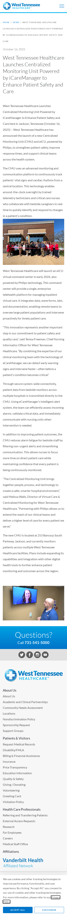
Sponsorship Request (16, 725)
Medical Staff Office (15, 844)
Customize (49, 910)
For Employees (12, 832)
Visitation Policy (13, 802)
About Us (9, 696)
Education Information (17, 773)
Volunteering (11, 790)
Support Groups (13, 730)
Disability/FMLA (13, 750)
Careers (8, 838)
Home (6, 22)
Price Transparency (15, 767)
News (16, 22)
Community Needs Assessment (23, 707)
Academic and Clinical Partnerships (25, 702)
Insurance (9, 761)
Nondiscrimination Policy (19, 719)
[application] (33, 603)
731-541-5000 (37, 642)
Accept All (17, 910)
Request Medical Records (19, 744)
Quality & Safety (13, 779)
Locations (9, 713)
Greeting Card (12, 796)
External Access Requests (19, 821)
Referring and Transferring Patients (25, 815)
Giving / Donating (14, 784)
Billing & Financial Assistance (21, 755)
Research (9, 826)
